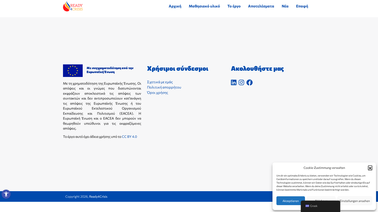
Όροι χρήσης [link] (157, 92)
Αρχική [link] (175, 6)
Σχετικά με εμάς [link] (160, 82)
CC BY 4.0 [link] (129, 136)
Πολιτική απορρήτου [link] (164, 87)
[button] (370, 168)
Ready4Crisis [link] (98, 196)
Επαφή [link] (302, 6)
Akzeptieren (291, 201)
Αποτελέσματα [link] (261, 6)
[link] (6, 194)
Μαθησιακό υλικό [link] (204, 6)
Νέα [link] (285, 6)
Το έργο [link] (234, 6)
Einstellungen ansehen (355, 201)
